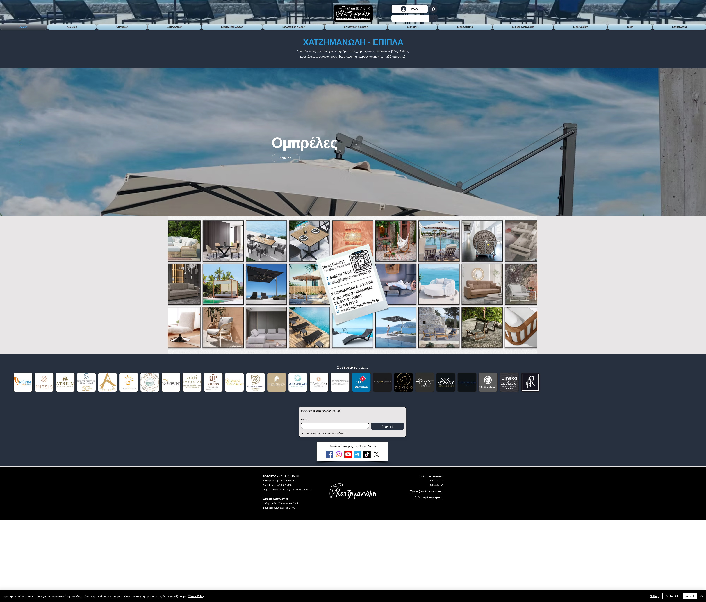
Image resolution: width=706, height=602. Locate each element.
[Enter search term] (433, 18)
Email (304, 419)
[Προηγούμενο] (20, 142)
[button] (433, 9)
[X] (376, 454)
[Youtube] (348, 454)
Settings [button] (654, 596)
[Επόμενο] (686, 142)
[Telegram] (357, 454)
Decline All (672, 596)
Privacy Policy (196, 596)
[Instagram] (339, 454)
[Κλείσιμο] (701, 596)
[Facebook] (329, 454)
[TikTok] (367, 454)
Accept (690, 596)
